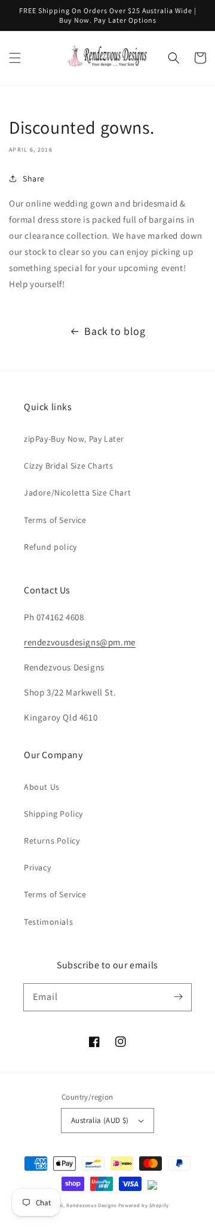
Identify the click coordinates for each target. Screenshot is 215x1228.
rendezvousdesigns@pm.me (80, 642)
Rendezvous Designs (91, 1205)
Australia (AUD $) (100, 1120)
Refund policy (50, 546)
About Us (42, 786)
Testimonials (48, 921)
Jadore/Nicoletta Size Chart (77, 492)
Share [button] (34, 178)
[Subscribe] (178, 997)
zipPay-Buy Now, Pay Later (74, 438)
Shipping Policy (53, 813)
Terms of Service (55, 520)
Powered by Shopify (143, 1205)
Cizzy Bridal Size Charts (68, 465)
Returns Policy (51, 840)
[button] (15, 58)
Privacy (37, 867)
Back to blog (114, 331)
